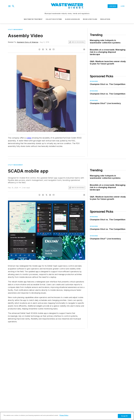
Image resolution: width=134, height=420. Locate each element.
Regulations (105, 19)
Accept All (124, 416)
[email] (54, 49)
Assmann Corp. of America (27, 42)
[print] (84, 49)
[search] (13, 6)
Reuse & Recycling (90, 19)
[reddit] (50, 49)
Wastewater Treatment (33, 19)
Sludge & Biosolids (72, 19)
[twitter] (46, 49)
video (29, 138)
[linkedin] (43, 49)
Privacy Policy (64, 415)
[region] (67, 416)
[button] (9, 6)
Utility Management (15, 29)
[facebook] (39, 49)
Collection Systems (54, 19)
